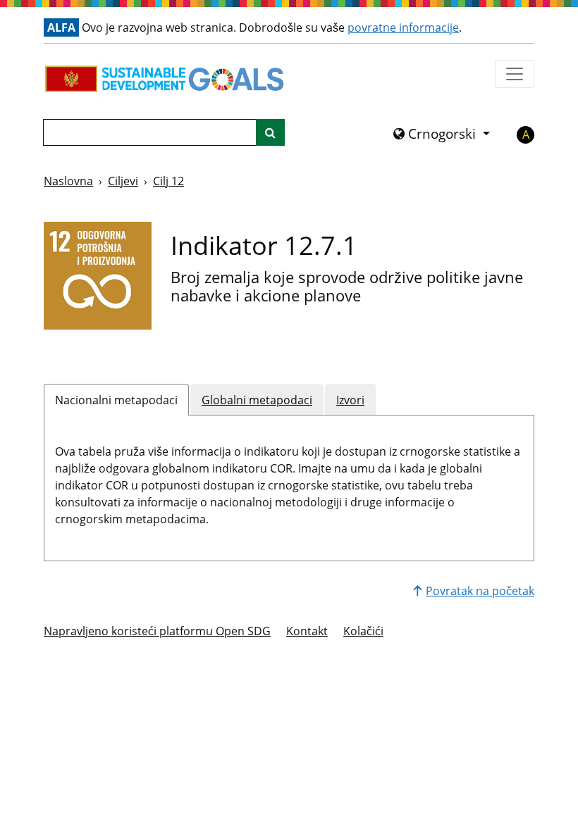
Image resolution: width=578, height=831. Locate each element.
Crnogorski (442, 134)
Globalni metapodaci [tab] (257, 400)
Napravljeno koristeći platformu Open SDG (157, 631)
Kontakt (307, 631)
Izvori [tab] (350, 400)
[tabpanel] (289, 482)
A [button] (525, 134)
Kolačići (363, 631)
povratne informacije (403, 27)
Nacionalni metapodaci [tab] (116, 400)
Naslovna (68, 181)
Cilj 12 (168, 181)
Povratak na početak (480, 591)
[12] (98, 276)
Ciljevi (123, 181)
